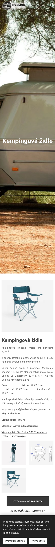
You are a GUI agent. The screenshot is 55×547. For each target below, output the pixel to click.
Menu (50, 6)
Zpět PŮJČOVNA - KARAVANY (27, 511)
